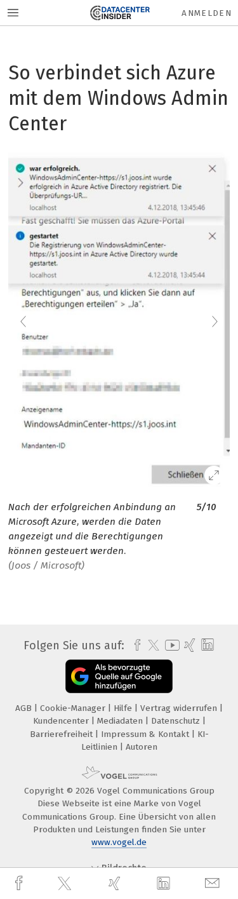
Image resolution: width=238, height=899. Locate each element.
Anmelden (207, 13)
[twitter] (66, 884)
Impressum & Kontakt (146, 734)
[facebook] (20, 883)
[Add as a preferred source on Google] (119, 676)
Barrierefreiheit (62, 734)
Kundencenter (62, 720)
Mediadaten (121, 720)
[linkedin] (165, 883)
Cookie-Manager (74, 708)
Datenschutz (176, 720)
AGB (24, 708)
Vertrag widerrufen (180, 708)
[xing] (116, 883)
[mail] (214, 883)
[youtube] (170, 645)
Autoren (141, 746)
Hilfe (124, 708)
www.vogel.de (119, 842)
